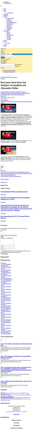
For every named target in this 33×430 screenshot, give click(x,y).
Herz (29, 93)
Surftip (2, 324)
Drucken (3, 78)
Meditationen (10, 35)
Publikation (6, 30)
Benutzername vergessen (10, 70)
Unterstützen (10, 12)
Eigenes (9, 93)
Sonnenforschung (5, 332)
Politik (2, 290)
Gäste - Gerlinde (5, 381)
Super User (3, 96)
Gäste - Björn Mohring (7, 343)
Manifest (6, 15)
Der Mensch (18, 92)
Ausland (9, 39)
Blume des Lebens (10, 92)
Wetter (5, 44)
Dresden (3, 276)
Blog (5, 10)
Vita (5, 11)
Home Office (10, 24)
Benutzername (18, 64)
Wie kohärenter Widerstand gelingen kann (11, 176)
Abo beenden (14, 77)
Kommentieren (4, 253)
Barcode (9, 19)
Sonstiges (9, 37)
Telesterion (9, 28)
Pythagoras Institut (5, 94)
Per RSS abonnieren (6, 264)
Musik (2, 312)
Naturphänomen (4, 271)
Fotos (5, 42)
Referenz (6, 14)
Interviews (9, 26)
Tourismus (8, 400)
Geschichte (3, 282)
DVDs (8, 33)
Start (5, 8)
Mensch (12, 172)
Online (8, 36)
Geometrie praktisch (11, 22)
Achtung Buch (10, 18)
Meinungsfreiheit (5, 310)
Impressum (16, 414)
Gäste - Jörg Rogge (6, 367)
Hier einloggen (13, 235)
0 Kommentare (4, 100)
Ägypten (3, 293)
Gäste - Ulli (3, 356)
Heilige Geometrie (15, 93)
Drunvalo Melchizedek (19, 172)
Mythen (2, 315)
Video (11, 94)
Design (5, 40)
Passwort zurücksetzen (9, 72)
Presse (8, 43)
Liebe (25, 93)
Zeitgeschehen (21, 94)
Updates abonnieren (5, 77)
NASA (2, 318)
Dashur (19, 394)
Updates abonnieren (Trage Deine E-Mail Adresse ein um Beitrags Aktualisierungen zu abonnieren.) (15, 251)
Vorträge (9, 29)
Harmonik (3, 304)
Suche (2, 57)
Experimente (10, 21)
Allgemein (3, 92)
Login (2, 67)
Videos (5, 17)
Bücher (8, 32)
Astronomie (3, 296)
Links (5, 46)
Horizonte (9, 25)
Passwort (17, 66)
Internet (22, 93)
